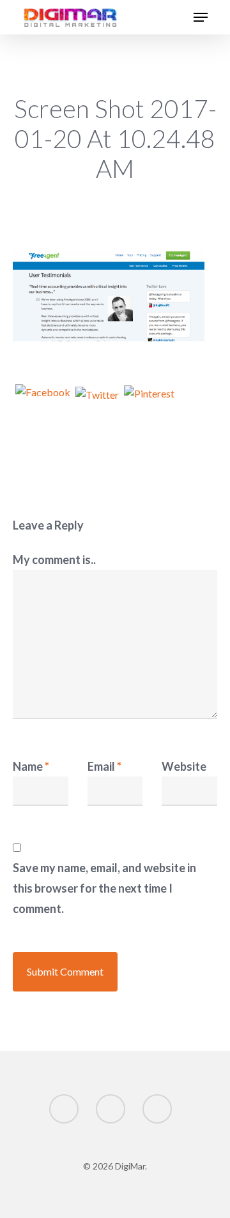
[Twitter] (97, 401)
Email (104, 766)
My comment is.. (54, 560)
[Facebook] (43, 400)
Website (184, 766)
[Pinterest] (149, 401)
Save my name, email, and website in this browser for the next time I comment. (104, 888)
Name (31, 766)
